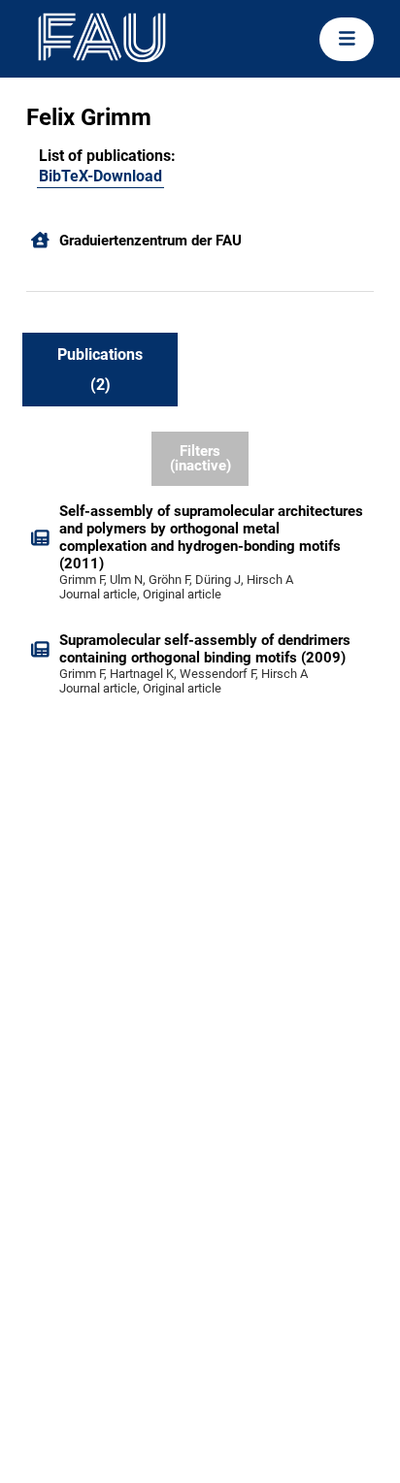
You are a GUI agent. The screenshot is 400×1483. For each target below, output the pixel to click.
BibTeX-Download (100, 176)
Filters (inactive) (200, 458)
